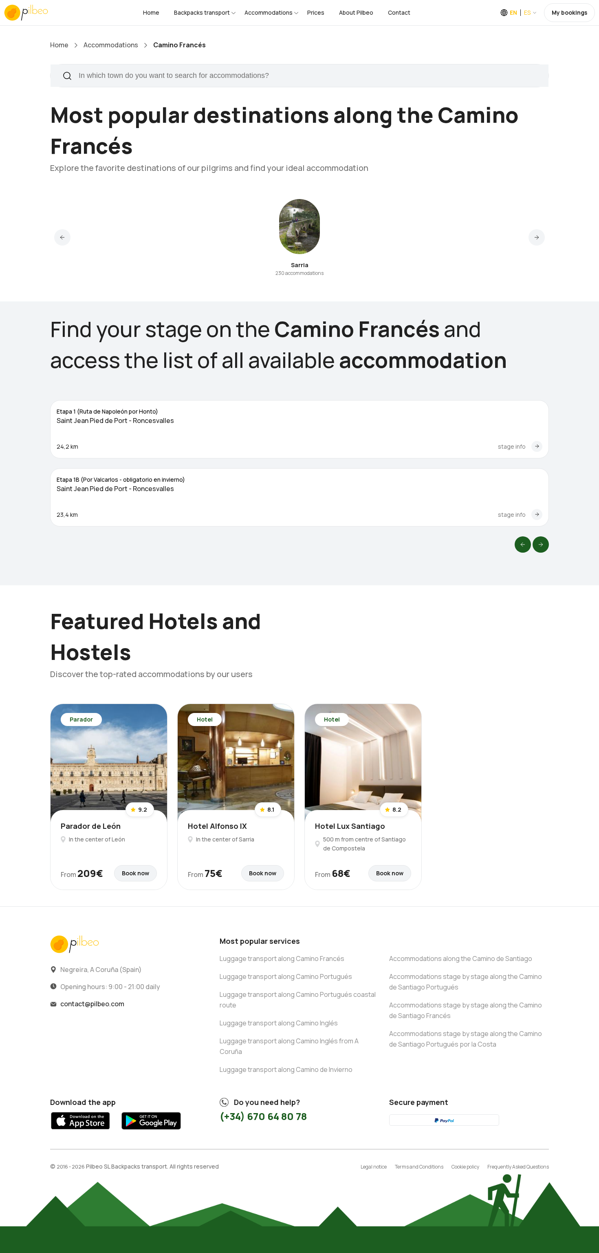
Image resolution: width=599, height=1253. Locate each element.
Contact (399, 12)
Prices (315, 12)
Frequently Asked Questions (518, 1166)
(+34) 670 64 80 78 (263, 1116)
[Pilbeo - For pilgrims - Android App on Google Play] (151, 1132)
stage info (512, 446)
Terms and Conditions (419, 1166)
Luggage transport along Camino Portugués (286, 976)
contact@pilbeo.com (92, 1003)
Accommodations (268, 12)
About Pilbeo (356, 12)
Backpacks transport (202, 12)
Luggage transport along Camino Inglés (279, 1022)
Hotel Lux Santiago (350, 826)
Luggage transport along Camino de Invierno (286, 1069)
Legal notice (374, 1166)
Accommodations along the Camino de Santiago (460, 958)
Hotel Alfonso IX (217, 826)
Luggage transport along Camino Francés (282, 958)
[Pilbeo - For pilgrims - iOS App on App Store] (80, 1132)
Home (151, 12)
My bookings (569, 12)
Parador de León (91, 826)
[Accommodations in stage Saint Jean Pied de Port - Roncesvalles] (536, 446)
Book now (135, 873)
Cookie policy (465, 1166)
